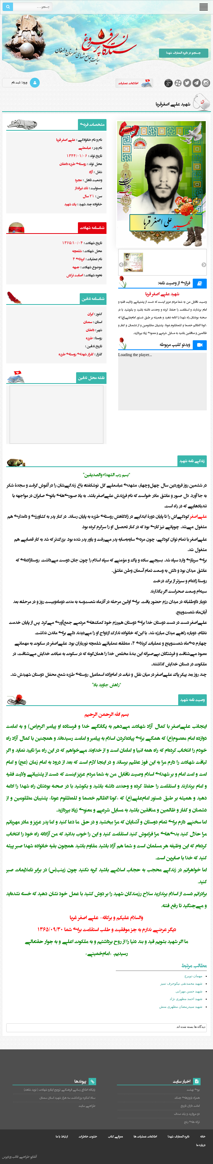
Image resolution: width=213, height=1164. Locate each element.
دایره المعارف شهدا (178, 1137)
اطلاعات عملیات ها (145, 1137)
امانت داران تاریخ (190, 1106)
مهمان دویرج (193, 976)
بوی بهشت (193, 1090)
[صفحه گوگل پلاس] (168, 83)
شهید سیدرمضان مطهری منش (180, 1007)
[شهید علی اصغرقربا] (162, 184)
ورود (24, 83)
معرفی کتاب (115, 1137)
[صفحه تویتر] (187, 83)
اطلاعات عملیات (128, 83)
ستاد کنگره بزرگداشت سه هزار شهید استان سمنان (67, 1098)
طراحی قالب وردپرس (16, 1157)
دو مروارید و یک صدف (186, 1114)
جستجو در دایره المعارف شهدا (183, 53)
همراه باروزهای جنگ (187, 1098)
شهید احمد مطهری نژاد (186, 999)
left (122, 264)
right (203, 264)
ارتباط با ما (62, 1137)
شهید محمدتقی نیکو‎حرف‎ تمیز (181, 983)
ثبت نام (16, 83)
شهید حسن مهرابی (189, 991)
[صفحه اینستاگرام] (206, 83)
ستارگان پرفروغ (70, 46)
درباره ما (200, 1145)
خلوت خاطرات (88, 1137)
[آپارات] (178, 83)
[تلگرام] (196, 83)
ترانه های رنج (191, 1122)
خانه (202, 1137)
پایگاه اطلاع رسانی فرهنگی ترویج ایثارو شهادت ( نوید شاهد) (59, 1090)
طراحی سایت (87, 1106)
